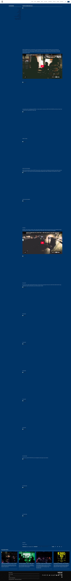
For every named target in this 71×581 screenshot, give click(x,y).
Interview (19, 8)
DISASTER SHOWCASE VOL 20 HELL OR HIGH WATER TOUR (9, 563)
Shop (35, 1)
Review (19, 11)
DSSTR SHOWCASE (45, 546)
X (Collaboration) (17, 16)
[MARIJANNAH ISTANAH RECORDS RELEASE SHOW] (44, 557)
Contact (54, 1)
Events (40, 546)
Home (32, 1)
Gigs (38, 546)
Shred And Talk (18, 19)
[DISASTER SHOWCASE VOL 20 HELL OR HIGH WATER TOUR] (9, 557)
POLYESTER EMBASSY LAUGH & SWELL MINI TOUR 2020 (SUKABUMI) (27, 563)
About (42, 1)
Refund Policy (11, 572)
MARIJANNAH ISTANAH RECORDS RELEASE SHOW (44, 563)
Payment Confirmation (12, 577)
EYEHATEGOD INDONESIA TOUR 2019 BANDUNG (62, 563)
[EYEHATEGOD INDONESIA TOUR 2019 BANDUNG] (62, 557)
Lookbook (50, 1)
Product (19, 15)
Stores (58, 1)
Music (20, 17)
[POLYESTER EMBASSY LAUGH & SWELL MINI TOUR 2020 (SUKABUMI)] (27, 557)
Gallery (45, 1)
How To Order (11, 574)
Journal (38, 1)
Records (61, 1)
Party (20, 10)
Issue (20, 13)
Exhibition (19, 12)
